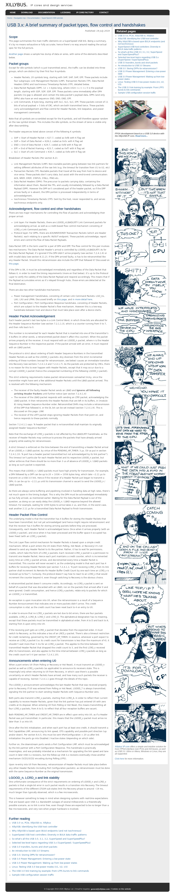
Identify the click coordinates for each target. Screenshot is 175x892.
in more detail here (82, 299)
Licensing (65, 12)
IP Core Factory (85, 12)
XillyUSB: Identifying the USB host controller (34, 827)
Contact (104, 12)
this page (13, 264)
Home (13, 12)
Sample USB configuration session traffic (33, 875)
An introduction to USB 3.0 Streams (30, 851)
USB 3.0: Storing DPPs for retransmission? (33, 855)
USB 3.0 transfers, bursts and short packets (34, 847)
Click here (119, 759)
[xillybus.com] (39, 6)
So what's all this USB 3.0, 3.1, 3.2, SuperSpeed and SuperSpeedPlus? (48, 839)
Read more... (141, 136)
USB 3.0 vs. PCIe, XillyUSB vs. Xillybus (31, 823)
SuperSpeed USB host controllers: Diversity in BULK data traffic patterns (49, 835)
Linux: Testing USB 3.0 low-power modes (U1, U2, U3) (40, 867)
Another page (16, 54)
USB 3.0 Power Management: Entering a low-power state (41, 859)
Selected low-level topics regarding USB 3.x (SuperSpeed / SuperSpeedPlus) (51, 843)
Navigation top (20, 18)
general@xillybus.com (100, 889)
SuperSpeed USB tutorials (52, 18)
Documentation (46, 12)
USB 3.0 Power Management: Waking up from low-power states (44, 863)
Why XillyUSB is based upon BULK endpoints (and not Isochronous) (46, 831)
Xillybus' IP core (122, 746)
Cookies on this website (121, 889)
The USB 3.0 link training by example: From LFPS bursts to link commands (50, 871)
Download (27, 12)
